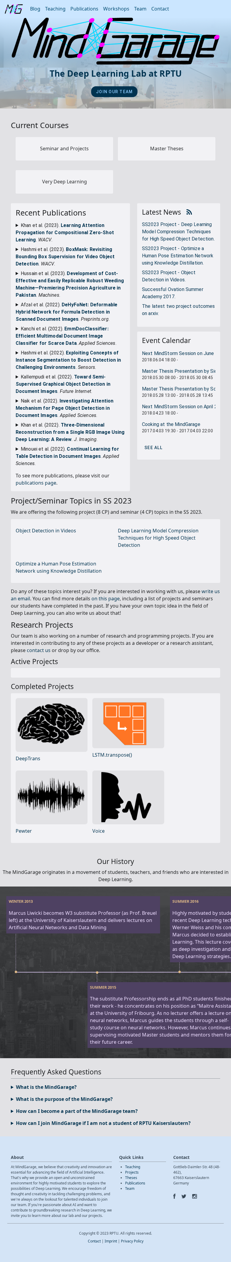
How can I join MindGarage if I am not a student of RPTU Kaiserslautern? (103, 1123)
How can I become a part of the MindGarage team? (77, 1111)
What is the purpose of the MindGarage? (64, 1099)
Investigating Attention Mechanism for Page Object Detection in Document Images (64, 408)
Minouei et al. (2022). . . (67, 456)
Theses (131, 1177)
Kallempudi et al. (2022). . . (63, 384)
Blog (35, 8)
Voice (98, 831)
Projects (132, 1172)
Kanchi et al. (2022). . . (66, 336)
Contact (160, 8)
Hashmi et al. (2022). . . (68, 360)
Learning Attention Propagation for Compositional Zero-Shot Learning (65, 232)
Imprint (111, 1241)
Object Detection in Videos (46, 530)
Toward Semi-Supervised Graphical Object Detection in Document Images (63, 384)
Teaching (55, 8)
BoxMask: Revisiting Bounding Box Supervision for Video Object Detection (65, 257)
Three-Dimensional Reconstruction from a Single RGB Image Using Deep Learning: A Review (70, 432)
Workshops (116, 8)
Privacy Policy (132, 1241)
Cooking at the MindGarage (171, 424)
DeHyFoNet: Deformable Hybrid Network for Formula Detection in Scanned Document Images (66, 312)
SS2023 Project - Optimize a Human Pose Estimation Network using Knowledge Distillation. (177, 256)
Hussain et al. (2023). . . (70, 284)
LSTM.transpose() (112, 755)
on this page (105, 598)
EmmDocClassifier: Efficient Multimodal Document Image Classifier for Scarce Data (62, 336)
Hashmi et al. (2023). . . (65, 257)
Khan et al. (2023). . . (65, 232)
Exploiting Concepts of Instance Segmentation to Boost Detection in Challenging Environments (68, 360)
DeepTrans (28, 758)
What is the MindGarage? (46, 1087)
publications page (36, 482)
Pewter (24, 831)
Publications (84, 8)
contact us (39, 650)
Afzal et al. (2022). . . (66, 312)
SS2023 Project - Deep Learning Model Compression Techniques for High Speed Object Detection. (178, 232)
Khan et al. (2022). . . (70, 432)
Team (140, 8)
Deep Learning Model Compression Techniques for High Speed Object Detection (158, 537)
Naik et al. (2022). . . (64, 408)
